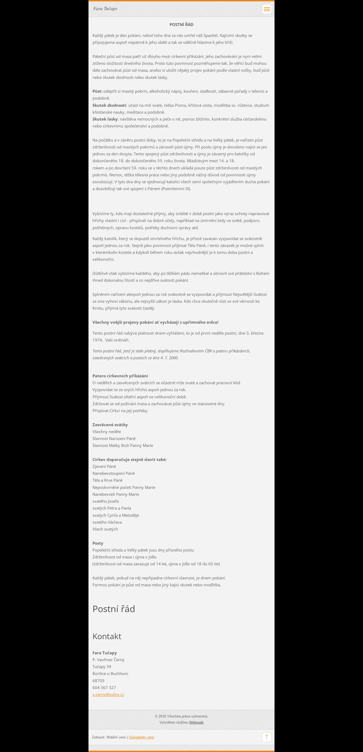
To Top (267, 737)
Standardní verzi (141, 737)
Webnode (196, 722)
